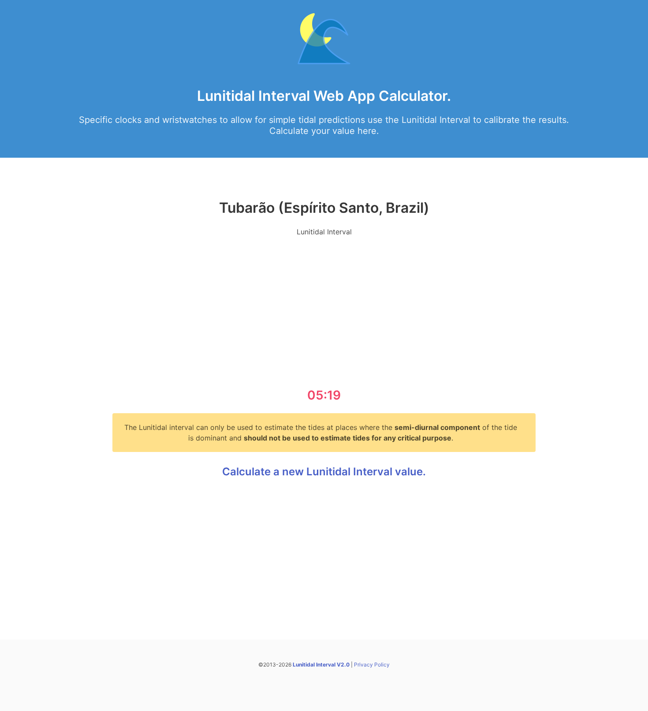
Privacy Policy (372, 664)
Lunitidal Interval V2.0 (321, 664)
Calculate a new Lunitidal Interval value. (324, 471)
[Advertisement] (324, 305)
